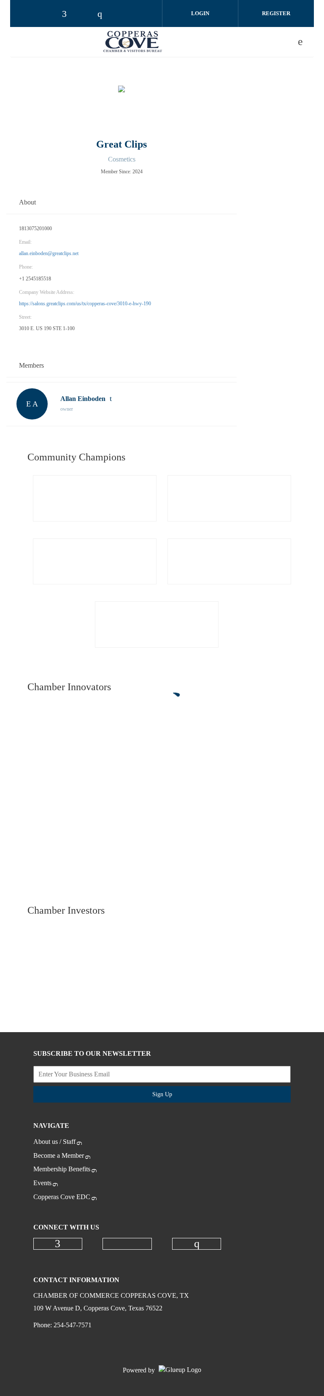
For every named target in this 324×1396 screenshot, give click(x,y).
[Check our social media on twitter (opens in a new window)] (127, 1244)
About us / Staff (54, 1141)
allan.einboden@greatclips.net (48, 253)
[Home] (132, 41)
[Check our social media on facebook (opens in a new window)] (57, 1243)
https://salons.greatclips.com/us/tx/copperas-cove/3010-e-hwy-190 (85, 304)
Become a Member (58, 1155)
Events (42, 1182)
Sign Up (162, 1094)
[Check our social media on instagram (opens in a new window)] (196, 1243)
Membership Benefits (61, 1169)
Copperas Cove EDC (61, 1196)
